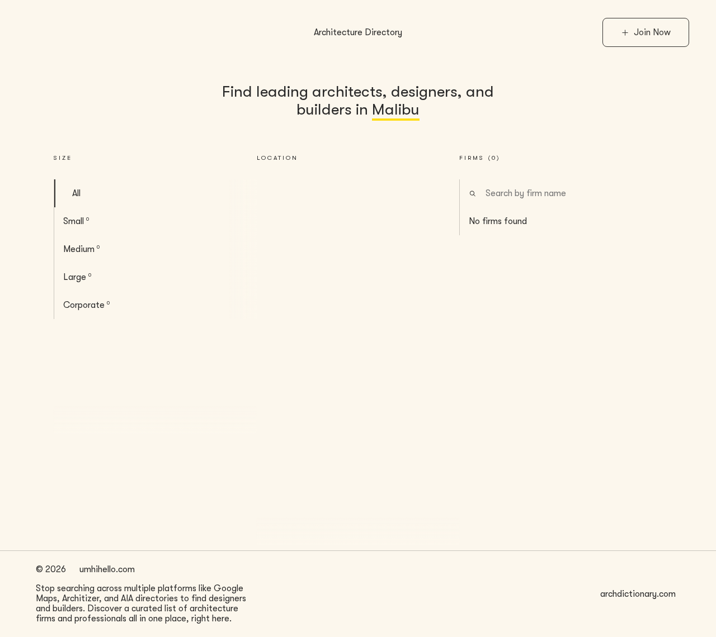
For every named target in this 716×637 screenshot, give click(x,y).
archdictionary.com (638, 594)
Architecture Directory (358, 32)
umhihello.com (107, 569)
